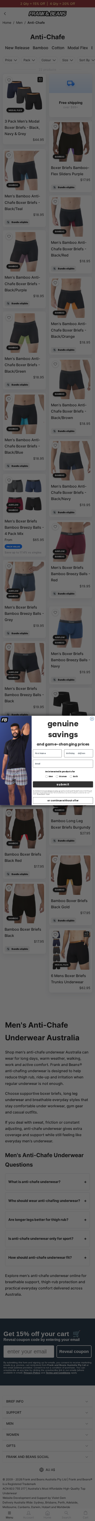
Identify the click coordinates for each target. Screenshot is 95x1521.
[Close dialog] (92, 719)
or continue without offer (62, 800)
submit (62, 784)
